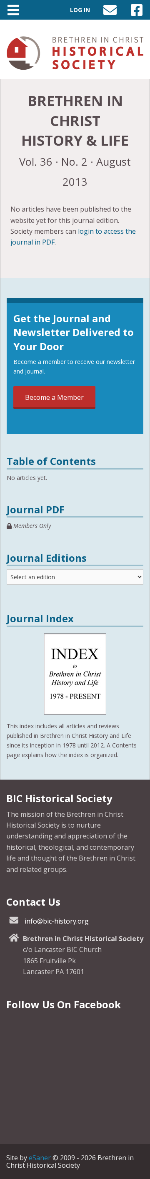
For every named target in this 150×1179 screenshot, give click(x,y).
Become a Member (54, 397)
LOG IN (80, 10)
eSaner (40, 1157)
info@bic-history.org (57, 921)
